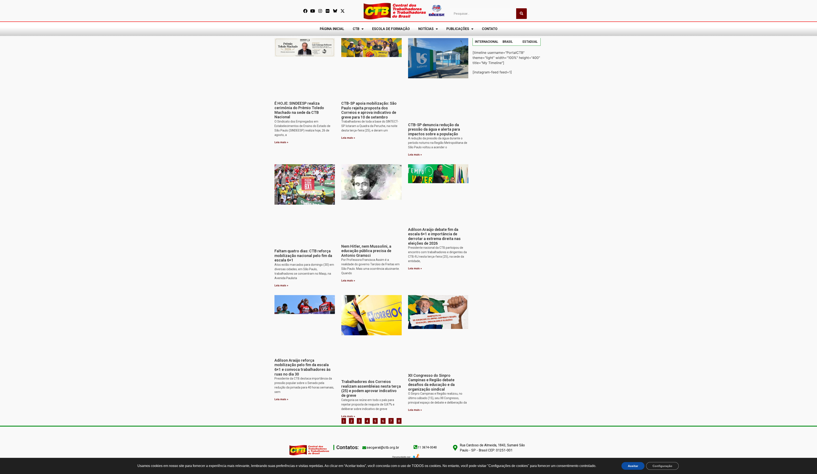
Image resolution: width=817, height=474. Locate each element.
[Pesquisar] (521, 13)
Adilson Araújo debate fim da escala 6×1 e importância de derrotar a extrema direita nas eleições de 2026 (434, 236)
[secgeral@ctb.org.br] (364, 448)
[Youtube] (312, 11)
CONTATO (489, 29)
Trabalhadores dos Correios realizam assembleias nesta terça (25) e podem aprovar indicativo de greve (371, 388)
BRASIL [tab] (508, 41)
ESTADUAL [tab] (530, 41)
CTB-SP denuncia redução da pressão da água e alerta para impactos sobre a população (434, 129)
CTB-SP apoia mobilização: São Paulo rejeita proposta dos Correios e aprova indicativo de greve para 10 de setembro (369, 110)
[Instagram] (320, 11)
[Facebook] (305, 11)
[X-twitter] (342, 11)
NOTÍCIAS (426, 29)
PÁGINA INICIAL (332, 29)
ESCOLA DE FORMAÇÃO (391, 29)
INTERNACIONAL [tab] (486, 41)
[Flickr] (327, 11)
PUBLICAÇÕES (457, 29)
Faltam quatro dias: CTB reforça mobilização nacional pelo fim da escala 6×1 (303, 255)
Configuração (662, 466)
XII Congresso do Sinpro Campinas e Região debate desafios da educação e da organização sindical (431, 382)
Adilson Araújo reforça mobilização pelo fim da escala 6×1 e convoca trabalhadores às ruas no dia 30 (302, 367)
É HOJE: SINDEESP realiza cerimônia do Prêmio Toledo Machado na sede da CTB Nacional (299, 110)
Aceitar (633, 466)
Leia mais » (281, 142)
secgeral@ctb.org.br (383, 447)
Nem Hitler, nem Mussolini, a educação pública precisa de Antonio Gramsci (366, 251)
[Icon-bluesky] (335, 11)
